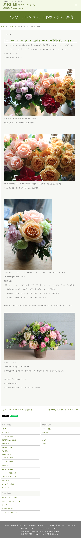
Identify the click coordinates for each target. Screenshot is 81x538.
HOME (3, 26)
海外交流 (5, 451)
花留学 (44, 443)
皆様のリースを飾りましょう (11, 501)
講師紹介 (13, 525)
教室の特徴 (32, 525)
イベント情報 (46, 429)
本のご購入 (5, 480)
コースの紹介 (23, 525)
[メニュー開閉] (76, 5)
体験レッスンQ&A (7, 469)
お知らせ (11, 26)
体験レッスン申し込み (9, 476)
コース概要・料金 (7, 436)
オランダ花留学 (8, 457)
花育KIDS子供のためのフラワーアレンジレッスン (63, 410)
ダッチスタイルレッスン (9, 512)
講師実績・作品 (7, 447)
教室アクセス (6, 432)
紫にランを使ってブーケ (9, 497)
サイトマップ (6, 487)
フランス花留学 (8, 461)
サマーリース (6, 505)
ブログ (44, 436)
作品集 (44, 440)
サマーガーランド (7, 508)
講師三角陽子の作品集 (9, 440)
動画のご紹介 (6, 465)
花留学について (7, 454)
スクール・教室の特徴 (9, 473)
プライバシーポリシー (9, 484)
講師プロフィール (7, 443)
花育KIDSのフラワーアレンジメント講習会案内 (17, 410)
